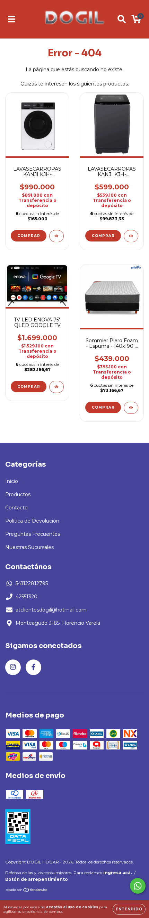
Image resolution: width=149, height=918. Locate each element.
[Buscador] (122, 19)
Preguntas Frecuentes (32, 534)
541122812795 (32, 583)
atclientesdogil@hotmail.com (51, 610)
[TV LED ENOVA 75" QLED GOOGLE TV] (56, 387)
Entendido (129, 909)
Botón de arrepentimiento (36, 879)
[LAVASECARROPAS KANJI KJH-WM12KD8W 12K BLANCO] (56, 236)
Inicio (11, 481)
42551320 (26, 596)
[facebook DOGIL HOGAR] (33, 667)
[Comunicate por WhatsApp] (138, 886)
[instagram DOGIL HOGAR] (13, 667)
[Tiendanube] (27, 890)
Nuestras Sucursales (29, 547)
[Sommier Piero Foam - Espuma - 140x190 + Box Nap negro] (131, 408)
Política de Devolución (32, 521)
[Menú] (11, 19)
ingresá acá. (117, 872)
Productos (17, 494)
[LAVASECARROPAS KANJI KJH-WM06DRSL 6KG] (131, 236)
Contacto (16, 508)
